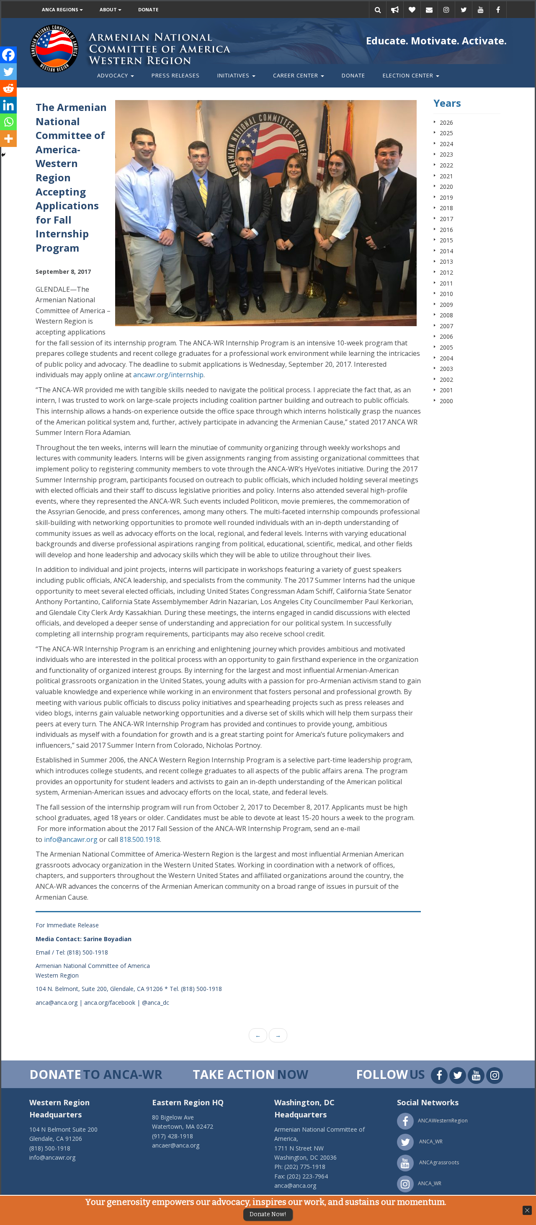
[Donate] (412, 9)
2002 (446, 379)
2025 (446, 133)
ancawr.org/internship (168, 374)
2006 (446, 336)
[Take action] (395, 9)
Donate (148, 9)
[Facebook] (8, 54)
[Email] (429, 9)
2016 (446, 230)
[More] (8, 138)
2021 (446, 176)
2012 (446, 272)
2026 (446, 122)
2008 (446, 315)
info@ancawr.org (71, 839)
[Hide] (3, 155)
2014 (446, 251)
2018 (446, 208)
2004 (446, 358)
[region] (266, 213)
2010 (446, 294)
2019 (446, 197)
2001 (446, 390)
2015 (446, 240)
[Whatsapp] (8, 121)
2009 (446, 305)
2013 (446, 261)
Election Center (409, 75)
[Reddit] (8, 88)
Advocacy (113, 75)
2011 (446, 283)
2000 (446, 401)
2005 (446, 347)
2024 (446, 144)
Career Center (296, 75)
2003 (446, 369)
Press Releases (176, 75)
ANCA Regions (61, 9)
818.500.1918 (140, 839)
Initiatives (234, 75)
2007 (446, 326)
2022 (446, 165)
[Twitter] (8, 71)
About (109, 9)
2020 (446, 186)
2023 (446, 154)
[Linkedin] (8, 105)
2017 (446, 219)
